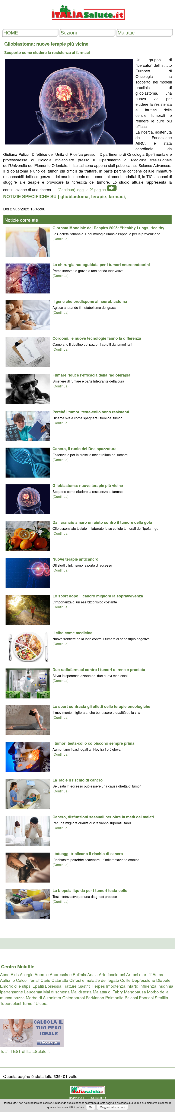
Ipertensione (11, 991)
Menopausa (135, 991)
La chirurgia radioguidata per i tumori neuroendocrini (101, 264)
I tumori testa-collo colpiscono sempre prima (93, 743)
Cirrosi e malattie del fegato (94, 980)
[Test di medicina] (32, 1045)
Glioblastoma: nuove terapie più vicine (87, 485)
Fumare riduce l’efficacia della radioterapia (91, 375)
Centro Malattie (17, 966)
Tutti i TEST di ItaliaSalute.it (25, 1051)
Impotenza (115, 986)
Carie (45, 980)
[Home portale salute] (87, 24)
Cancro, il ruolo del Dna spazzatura (84, 448)
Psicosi (131, 997)
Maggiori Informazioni (112, 1107)
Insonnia (165, 986)
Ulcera (42, 1003)
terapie (98, 196)
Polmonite (114, 997)
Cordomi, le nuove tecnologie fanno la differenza (96, 338)
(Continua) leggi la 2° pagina (81, 189)
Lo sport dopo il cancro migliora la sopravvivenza (97, 596)
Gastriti (84, 986)
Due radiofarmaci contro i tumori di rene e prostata (98, 669)
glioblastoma (74, 196)
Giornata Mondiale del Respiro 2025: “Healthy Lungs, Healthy (108, 228)
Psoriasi (146, 997)
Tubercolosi (10, 1003)
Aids (15, 974)
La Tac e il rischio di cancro (77, 780)
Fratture (70, 986)
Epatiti (38, 986)
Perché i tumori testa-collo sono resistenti (90, 412)
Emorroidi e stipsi (15, 986)
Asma (158, 974)
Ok (90, 1107)
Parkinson (95, 997)
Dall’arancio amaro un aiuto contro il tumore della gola (102, 522)
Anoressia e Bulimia (68, 974)
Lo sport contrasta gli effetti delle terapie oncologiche (101, 706)
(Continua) (60, 238)
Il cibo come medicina (72, 633)
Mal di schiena (56, 991)
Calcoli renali (27, 980)
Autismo (7, 980)
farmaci (117, 196)
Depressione (143, 980)
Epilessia (53, 986)
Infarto (132, 986)
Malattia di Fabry (108, 991)
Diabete (163, 980)
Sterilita (161, 997)
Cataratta (59, 980)
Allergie (27, 974)
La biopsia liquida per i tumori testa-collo (89, 890)
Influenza (147, 986)
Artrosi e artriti (139, 974)
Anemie (42, 974)
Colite (125, 980)
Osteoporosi (73, 997)
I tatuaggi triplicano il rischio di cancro (87, 853)
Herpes (98, 986)
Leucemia (33, 991)
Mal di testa (81, 991)
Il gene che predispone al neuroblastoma (89, 301)
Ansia (92, 974)
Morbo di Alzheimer (43, 997)
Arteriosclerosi (112, 974)
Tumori (28, 1003)
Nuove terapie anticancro (75, 559)
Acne (5, 974)
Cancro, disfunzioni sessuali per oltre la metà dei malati (103, 817)
